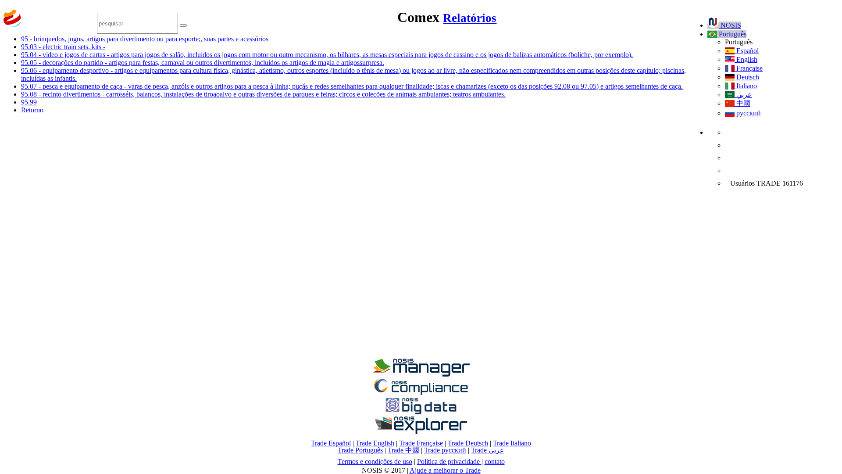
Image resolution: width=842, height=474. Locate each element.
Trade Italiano (512, 443)
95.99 (29, 102)
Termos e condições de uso (375, 461)
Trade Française (421, 443)
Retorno (32, 110)
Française (749, 68)
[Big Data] (421, 413)
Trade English (375, 443)
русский (748, 113)
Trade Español (331, 443)
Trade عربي (487, 450)
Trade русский (445, 450)
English (746, 59)
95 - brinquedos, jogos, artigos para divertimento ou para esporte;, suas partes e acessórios (144, 39)
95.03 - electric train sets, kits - (63, 46)
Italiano (746, 86)
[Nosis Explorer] (421, 431)
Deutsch (747, 77)
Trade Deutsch (468, 443)
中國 (742, 103)
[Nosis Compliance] (421, 393)
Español (747, 50)
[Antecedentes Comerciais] (421, 374)
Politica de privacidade (449, 461)
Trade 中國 (403, 450)
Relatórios (469, 18)
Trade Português (360, 450)
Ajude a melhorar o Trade (445, 470)
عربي (743, 94)
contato (495, 461)
